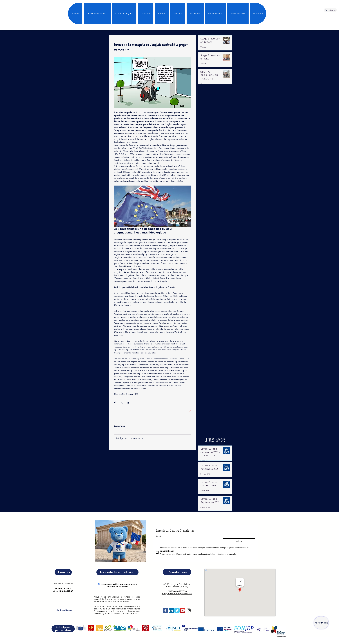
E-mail (159, 536)
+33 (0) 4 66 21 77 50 (177, 591)
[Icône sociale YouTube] (182, 610)
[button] (195, 13)
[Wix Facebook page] (165, 610)
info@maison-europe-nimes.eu (177, 593)
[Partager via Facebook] (115, 402)
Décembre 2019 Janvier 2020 (126, 394)
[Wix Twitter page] (177, 610)
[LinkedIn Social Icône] (171, 610)
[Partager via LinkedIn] (128, 402)
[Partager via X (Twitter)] (121, 402)
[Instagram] (188, 610)
